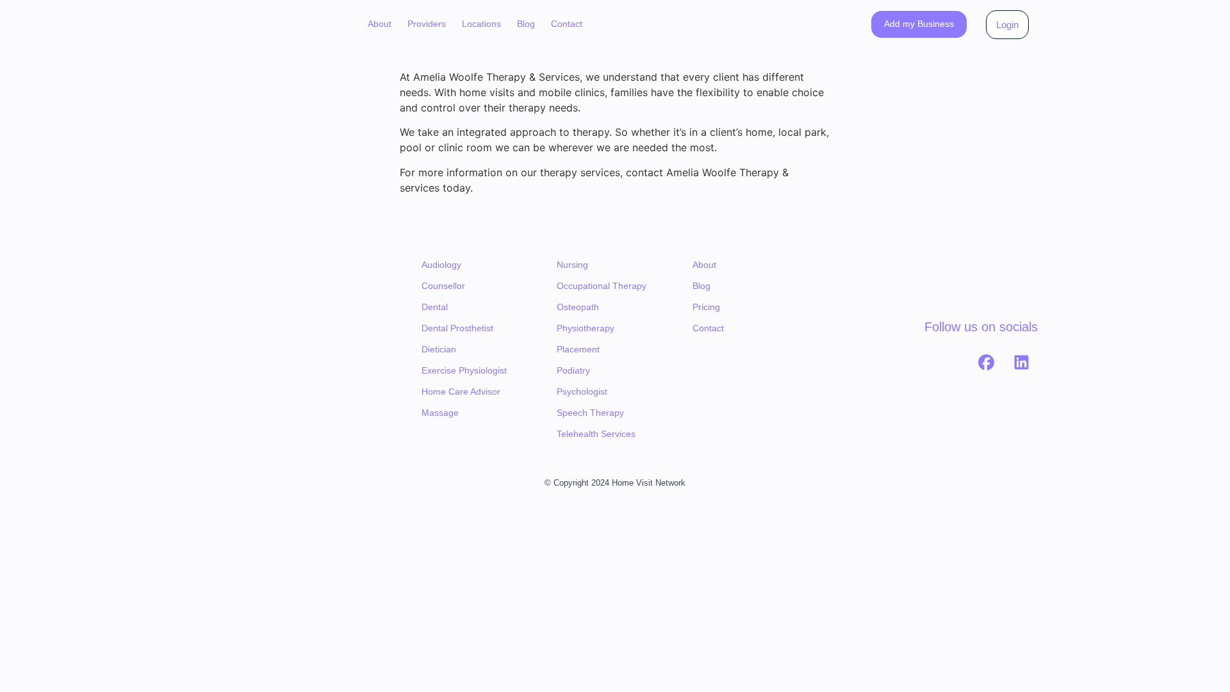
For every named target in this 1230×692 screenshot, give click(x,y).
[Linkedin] (1022, 362)
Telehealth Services (596, 434)
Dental (435, 307)
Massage (440, 413)
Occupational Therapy (601, 286)
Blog (526, 24)
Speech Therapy (590, 413)
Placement (578, 349)
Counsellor (443, 286)
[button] (426, 24)
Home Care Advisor (461, 391)
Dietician (439, 349)
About (379, 24)
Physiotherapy (585, 328)
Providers (426, 24)
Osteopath (578, 307)
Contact (566, 24)
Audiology (441, 265)
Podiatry (573, 370)
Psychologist (582, 391)
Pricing (706, 307)
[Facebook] (987, 362)
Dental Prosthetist (457, 328)
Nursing (572, 265)
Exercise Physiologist (464, 370)
